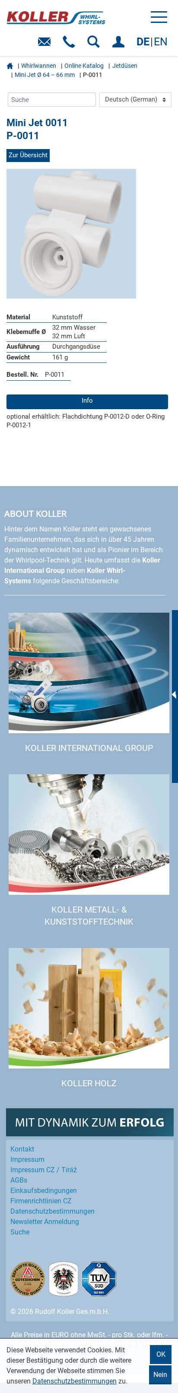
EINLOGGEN (120, 44)
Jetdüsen (124, 65)
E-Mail (46, 44)
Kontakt (22, 1149)
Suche (19, 1232)
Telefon (70, 44)
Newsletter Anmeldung (44, 1222)
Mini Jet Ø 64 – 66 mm (45, 74)
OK (160, 1354)
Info (87, 400)
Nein (160, 1375)
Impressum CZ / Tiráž (43, 1170)
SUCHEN (95, 44)
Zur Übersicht (28, 155)
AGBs (18, 1180)
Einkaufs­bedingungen (43, 1190)
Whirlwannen (38, 65)
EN (161, 41)
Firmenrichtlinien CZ (41, 1201)
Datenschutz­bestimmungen (52, 1211)
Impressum (27, 1159)
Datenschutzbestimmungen (74, 1381)
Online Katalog (84, 65)
